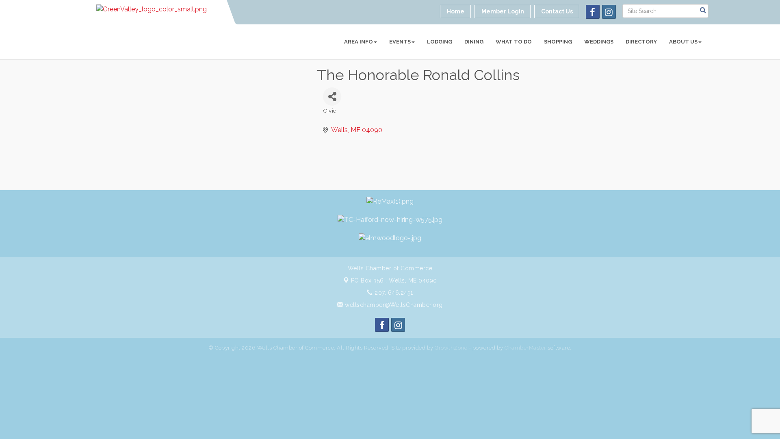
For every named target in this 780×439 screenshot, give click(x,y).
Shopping (558, 42)
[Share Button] (332, 96)
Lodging (439, 42)
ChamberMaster (525, 348)
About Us (683, 42)
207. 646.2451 (393, 292)
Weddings (598, 42)
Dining (473, 42)
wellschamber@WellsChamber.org (393, 305)
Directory (641, 42)
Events (400, 42)
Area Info (358, 42)
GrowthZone (451, 348)
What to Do (514, 42)
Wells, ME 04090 (394, 280)
